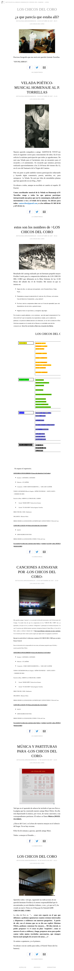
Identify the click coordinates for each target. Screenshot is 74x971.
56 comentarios (37, 959)
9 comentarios (37, 556)
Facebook (30, 67)
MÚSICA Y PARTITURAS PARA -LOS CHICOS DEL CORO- (37, 751)
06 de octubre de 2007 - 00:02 (47, 236)
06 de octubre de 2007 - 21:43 (47, 96)
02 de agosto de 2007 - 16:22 (47, 860)
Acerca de (22, 967)
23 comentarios (37, 736)
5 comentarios (37, 846)
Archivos (37, 967)
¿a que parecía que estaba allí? (37, 17)
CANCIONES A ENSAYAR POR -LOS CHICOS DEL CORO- (37, 572)
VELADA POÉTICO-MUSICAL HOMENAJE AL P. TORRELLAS (37, 87)
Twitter (37, 67)
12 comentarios (37, 216)
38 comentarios (37, 72)
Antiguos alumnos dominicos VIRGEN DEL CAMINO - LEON (27, 2)
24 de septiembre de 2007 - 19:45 (47, 580)
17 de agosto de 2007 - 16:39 (47, 760)
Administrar (51, 967)
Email (44, 67)
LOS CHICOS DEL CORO (37, 24)
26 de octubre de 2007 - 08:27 (47, 21)
